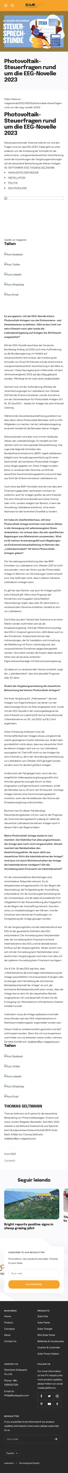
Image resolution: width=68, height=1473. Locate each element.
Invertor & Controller (48, 1347)
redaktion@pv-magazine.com (43, 1041)
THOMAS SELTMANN (42, 167)
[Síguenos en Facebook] (41, 1396)
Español (10, 1453)
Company (9, 1328)
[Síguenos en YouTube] (49, 1404)
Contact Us (10, 1341)
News (7, 1335)
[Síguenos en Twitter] (49, 1396)
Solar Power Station (48, 1353)
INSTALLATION (16, 177)
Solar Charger (44, 1328)
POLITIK (13, 182)
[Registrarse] (55, 1439)
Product (8, 1322)
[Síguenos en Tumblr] (57, 1404)
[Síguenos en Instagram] (57, 1396)
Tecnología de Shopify (29, 1463)
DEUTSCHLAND (17, 188)
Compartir (9, 1160)
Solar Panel (43, 1322)
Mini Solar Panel (46, 1335)
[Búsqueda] (12, 5)
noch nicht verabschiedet (45, 378)
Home (7, 1316)
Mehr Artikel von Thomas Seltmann (23, 1134)
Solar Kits (42, 1316)
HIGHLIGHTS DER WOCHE (23, 172)
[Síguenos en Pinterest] (41, 1404)
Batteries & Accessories (50, 1341)
